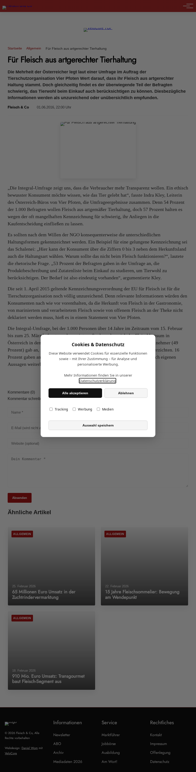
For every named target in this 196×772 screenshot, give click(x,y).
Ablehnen (126, 393)
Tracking (61, 409)
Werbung (85, 409)
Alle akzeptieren (75, 393)
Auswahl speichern (98, 425)
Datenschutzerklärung (97, 381)
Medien (108, 409)
